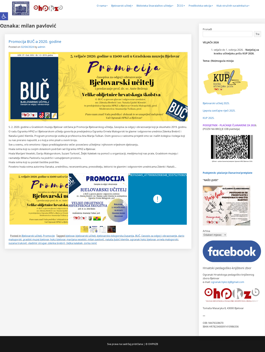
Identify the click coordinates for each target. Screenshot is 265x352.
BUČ (137, 235)
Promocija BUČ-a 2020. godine (35, 41)
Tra (257, 34)
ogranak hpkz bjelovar (143, 239)
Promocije (49, 235)
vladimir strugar (37, 243)
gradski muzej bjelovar (36, 239)
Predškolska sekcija (200, 5)
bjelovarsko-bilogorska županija (115, 235)
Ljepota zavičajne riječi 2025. (219, 110)
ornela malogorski (167, 239)
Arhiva (206, 231)
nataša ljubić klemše (117, 239)
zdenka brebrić (56, 243)
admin (41, 47)
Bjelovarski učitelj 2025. (216, 103)
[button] (4, 16)
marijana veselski (76, 239)
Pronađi (207, 29)
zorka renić (90, 243)
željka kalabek (74, 243)
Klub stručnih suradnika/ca (232, 5)
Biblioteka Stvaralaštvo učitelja (154, 5)
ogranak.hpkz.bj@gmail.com (227, 282)
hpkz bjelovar (57, 239)
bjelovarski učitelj (86, 235)
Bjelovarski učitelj (121, 5)
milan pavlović (96, 239)
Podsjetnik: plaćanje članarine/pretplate (227, 172)
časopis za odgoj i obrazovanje (159, 235)
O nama (101, 5)
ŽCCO (180, 5)
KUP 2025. (208, 118)
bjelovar (69, 235)
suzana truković (18, 243)
